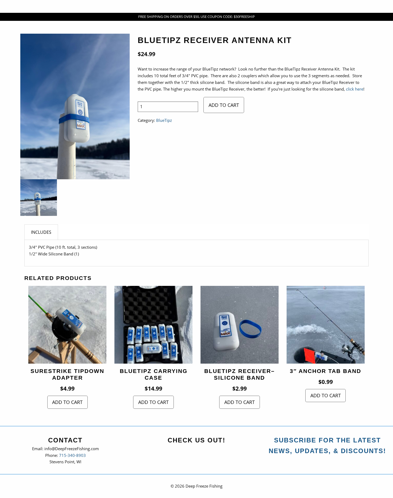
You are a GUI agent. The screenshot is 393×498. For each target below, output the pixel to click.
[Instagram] (209, 452)
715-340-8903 (72, 455)
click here (354, 89)
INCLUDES (41, 232)
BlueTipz (164, 120)
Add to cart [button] (67, 402)
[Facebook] (173, 452)
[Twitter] (185, 452)
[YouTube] (197, 452)
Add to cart (224, 105)
